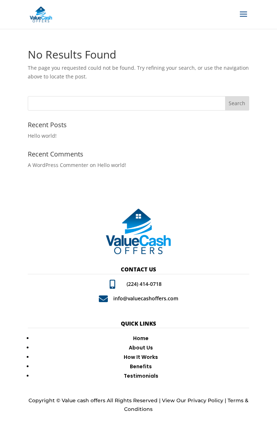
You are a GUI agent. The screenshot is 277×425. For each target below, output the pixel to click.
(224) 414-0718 (144, 283)
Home (141, 338)
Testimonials (141, 375)
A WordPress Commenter (58, 165)
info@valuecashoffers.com (145, 298)
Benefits (141, 366)
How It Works (141, 357)
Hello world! (42, 135)
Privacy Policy (205, 400)
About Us (141, 347)
